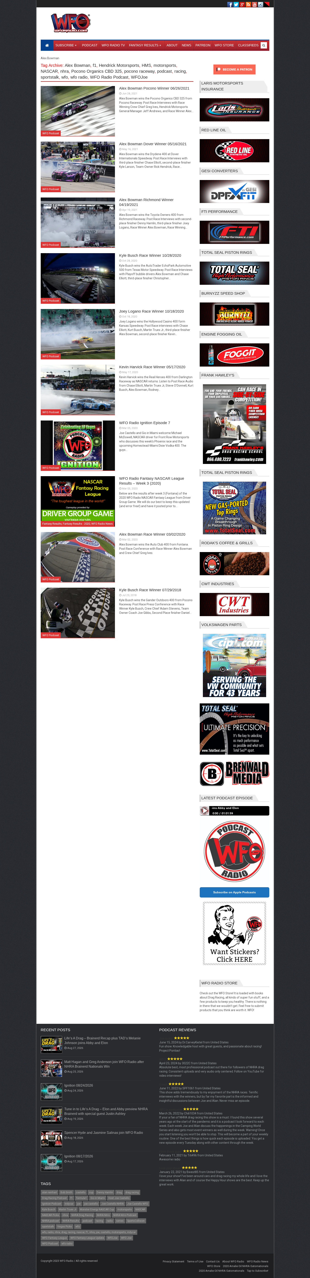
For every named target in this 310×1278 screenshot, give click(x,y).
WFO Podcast (50, 133)
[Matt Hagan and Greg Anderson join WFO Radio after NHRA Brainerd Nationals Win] (51, 1068)
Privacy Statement (173, 1261)
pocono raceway (139, 71)
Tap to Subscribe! (257, 1270)
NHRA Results (71, 1220)
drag (119, 1192)
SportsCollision (136, 1220)
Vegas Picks (64, 1226)
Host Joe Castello (118, 1198)
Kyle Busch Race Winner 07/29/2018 (150, 590)
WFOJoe (139, 77)
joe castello (91, 1203)
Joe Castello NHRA (112, 1203)
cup (91, 1192)
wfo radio (79, 77)
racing (180, 71)
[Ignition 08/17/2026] (51, 1163)
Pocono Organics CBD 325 (96, 71)
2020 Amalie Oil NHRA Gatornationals (245, 1266)
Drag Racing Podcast (54, 1198)
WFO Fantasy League (54, 1237)
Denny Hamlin (105, 1192)
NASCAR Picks (50, 1215)
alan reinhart (49, 1192)
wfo (64, 77)
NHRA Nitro (103, 1215)
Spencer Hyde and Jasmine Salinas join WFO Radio (103, 1132)
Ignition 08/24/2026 (78, 1085)
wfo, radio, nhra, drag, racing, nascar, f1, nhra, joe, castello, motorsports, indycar (89, 1232)
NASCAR (49, 71)
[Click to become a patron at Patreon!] (234, 75)
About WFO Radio (233, 1261)
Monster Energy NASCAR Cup (97, 1209)
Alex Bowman (77, 65)
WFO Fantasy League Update (87, 1237)
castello (80, 1192)
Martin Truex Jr (67, 1209)
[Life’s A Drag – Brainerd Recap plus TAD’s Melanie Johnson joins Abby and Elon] (51, 1045)
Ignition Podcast (51, 1203)
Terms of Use (195, 1261)
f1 (94, 65)
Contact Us (213, 1261)
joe (79, 1203)
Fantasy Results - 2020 (76, 523)
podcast (164, 71)
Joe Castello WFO (137, 1203)
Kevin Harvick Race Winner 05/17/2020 (152, 367)
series (120, 1220)
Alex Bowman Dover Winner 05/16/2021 (153, 144)
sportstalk (50, 77)
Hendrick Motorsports (119, 65)
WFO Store (213, 1266)
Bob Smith (66, 1192)
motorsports (165, 65)
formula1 (81, 1198)
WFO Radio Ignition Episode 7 (144, 423)
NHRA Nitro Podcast (124, 1215)
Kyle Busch (48, 1209)
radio (110, 1220)
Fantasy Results (52, 523)
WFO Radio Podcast (109, 77)
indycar (69, 1203)
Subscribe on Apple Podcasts (234, 892)
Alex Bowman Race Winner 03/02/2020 (152, 534)
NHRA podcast (50, 1220)
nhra (64, 71)
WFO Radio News (102, 523)
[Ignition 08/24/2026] (51, 1092)
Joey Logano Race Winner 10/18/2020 (151, 311)
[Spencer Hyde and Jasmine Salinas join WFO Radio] (51, 1139)
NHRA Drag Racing (82, 1215)
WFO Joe (126, 1237)
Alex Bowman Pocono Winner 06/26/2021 (154, 88)
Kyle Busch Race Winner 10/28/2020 (150, 255)
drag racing (132, 1192)
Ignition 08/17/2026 (78, 1156)
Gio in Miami (97, 1198)
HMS (146, 65)
